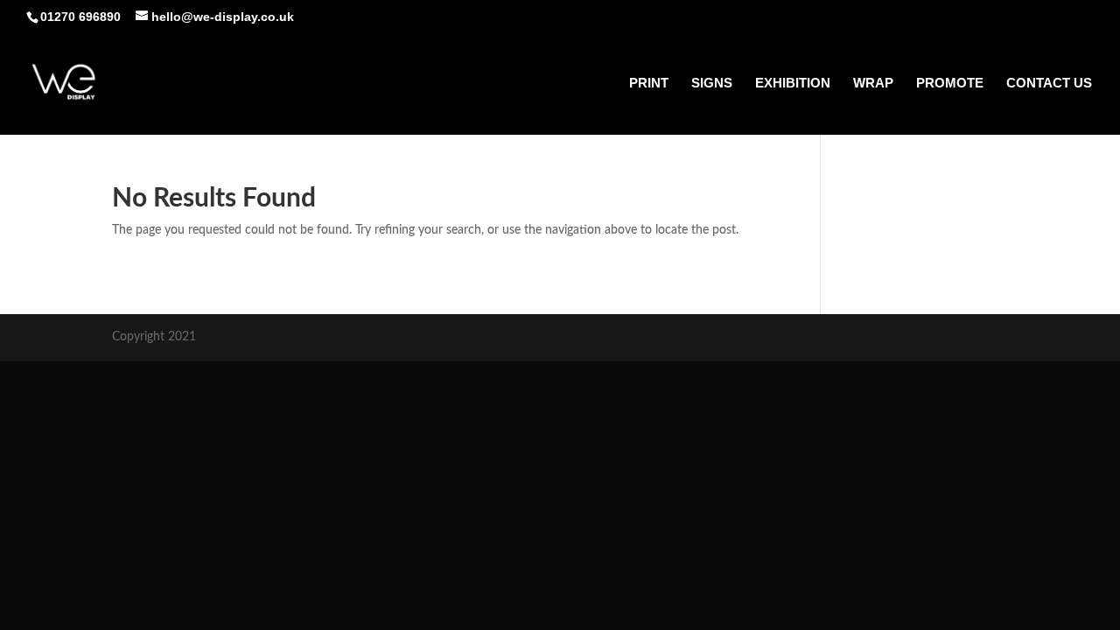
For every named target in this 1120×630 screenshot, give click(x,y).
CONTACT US (1049, 83)
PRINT (648, 83)
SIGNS (711, 83)
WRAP (873, 83)
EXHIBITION (792, 83)
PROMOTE (950, 83)
